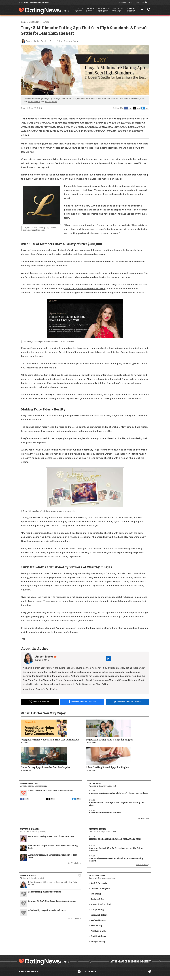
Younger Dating (98, 941)
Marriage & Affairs (99, 915)
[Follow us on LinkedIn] (146, 2)
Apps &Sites (90, 9)
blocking (73, 233)
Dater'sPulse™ (131, 9)
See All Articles (73, 863)
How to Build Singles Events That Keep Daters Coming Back (53, 847)
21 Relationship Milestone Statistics (105, 812)
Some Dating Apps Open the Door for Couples (45, 767)
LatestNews (79, 9)
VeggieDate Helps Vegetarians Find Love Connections (50, 739)
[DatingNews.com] (44, 962)
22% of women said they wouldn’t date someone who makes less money (71, 178)
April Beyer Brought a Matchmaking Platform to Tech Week (52, 856)
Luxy (65, 118)
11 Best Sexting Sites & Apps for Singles (107, 767)
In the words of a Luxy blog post (38, 628)
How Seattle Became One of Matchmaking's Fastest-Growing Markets (116, 859)
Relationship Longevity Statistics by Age (46, 910)
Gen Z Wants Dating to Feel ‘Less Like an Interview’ (51, 836)
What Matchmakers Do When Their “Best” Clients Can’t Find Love (118, 793)
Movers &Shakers (103, 9)
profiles (82, 233)
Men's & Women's (98, 920)
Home (23, 22)
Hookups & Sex (97, 899)
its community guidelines (130, 348)
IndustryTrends (118, 9)
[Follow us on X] (143, 2)
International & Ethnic (101, 904)
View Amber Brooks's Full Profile (40, 689)
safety (141, 225)
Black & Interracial (99, 883)
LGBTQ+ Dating (97, 909)
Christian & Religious (100, 888)
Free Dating (96, 894)
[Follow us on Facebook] (149, 2)
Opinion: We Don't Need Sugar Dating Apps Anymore (52, 901)
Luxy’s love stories (31, 438)
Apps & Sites (35, 22)
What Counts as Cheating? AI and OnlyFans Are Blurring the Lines (116, 803)
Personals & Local (98, 931)
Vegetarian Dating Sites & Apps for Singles (109, 739)
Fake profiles (54, 383)
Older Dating (96, 925)
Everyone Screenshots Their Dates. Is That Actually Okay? (115, 839)
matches (77, 254)
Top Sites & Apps (98, 936)
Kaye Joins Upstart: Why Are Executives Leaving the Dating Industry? (116, 849)
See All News (143, 818)
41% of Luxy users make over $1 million (84, 288)
